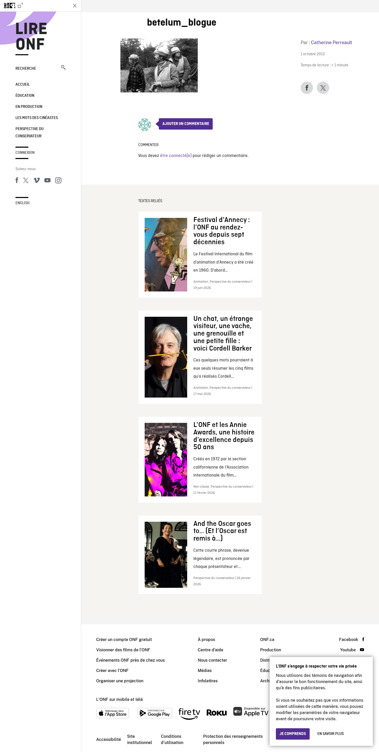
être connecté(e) (176, 156)
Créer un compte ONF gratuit (124, 639)
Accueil (22, 85)
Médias (205, 670)
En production (28, 107)
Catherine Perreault (331, 42)
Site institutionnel (139, 739)
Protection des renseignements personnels (233, 739)
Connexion (25, 153)
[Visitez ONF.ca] (34, 6)
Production (270, 649)
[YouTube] (47, 181)
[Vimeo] (37, 181)
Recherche (25, 69)
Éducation (24, 96)
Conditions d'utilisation (172, 739)
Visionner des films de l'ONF (123, 649)
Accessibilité (108, 739)
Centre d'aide (210, 649)
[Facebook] (16, 181)
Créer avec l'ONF (112, 670)
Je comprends (292, 734)
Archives (268, 680)
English (22, 203)
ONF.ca (267, 639)
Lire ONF (31, 37)
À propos (206, 639)
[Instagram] (58, 181)
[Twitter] (26, 181)
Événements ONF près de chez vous (130, 660)
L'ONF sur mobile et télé (119, 699)
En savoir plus (330, 734)
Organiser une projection (119, 680)
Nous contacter (212, 660)
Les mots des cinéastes (36, 118)
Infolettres (208, 680)
